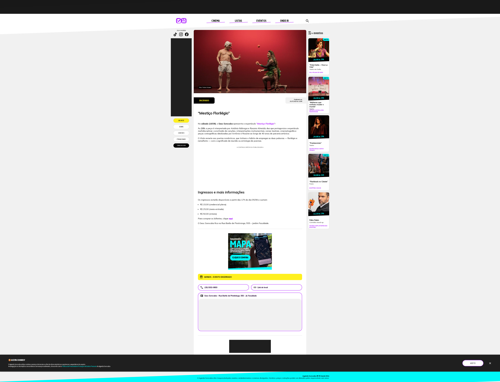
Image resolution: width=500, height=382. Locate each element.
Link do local (260, 287)
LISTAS (238, 20)
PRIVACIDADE (181, 139)
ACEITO (473, 363)
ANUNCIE (181, 120)
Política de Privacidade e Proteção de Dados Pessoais (79, 366)
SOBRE (181, 127)
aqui (231, 218)
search (307, 21)
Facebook (187, 34)
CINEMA (215, 20)
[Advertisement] (250, 346)
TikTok (175, 34)
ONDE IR (284, 20)
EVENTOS (261, 20)
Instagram (181, 34)
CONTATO (181, 133)
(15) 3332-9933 (208, 287)
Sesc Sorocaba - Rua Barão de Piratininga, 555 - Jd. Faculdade (228, 295)
